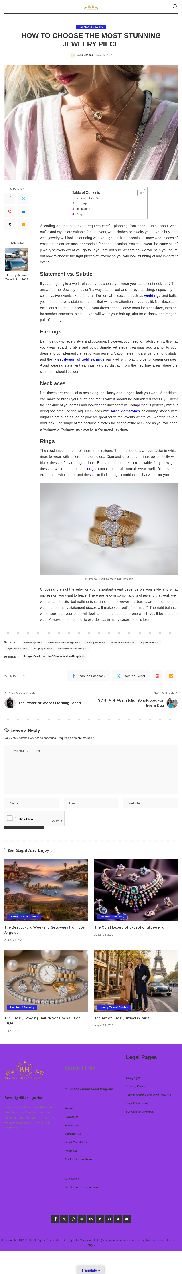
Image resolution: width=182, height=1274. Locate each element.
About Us (71, 1117)
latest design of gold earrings (79, 359)
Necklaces (83, 208)
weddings (152, 296)
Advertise (72, 1125)
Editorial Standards (140, 1111)
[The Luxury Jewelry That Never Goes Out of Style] (46, 981)
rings (91, 469)
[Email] (23, 224)
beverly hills (34, 642)
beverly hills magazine (65, 642)
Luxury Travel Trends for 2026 (16, 277)
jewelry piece (18, 648)
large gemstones (125, 411)
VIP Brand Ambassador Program (89, 1089)
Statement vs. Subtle (90, 198)
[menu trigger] (10, 6)
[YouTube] (109, 1219)
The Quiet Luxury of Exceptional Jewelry (129, 927)
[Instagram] (82, 1219)
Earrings (81, 203)
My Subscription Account (83, 1187)
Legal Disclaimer (138, 1103)
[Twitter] (23, 198)
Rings (80, 214)
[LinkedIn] (23, 211)
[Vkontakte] (127, 1219)
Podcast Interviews (78, 1159)
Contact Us (73, 1133)
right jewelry (43, 648)
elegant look (96, 642)
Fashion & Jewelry (91, 26)
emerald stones (124, 642)
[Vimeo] (118, 1219)
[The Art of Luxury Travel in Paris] (136, 981)
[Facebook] (9, 198)
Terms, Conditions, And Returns (148, 1094)
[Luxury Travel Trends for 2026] (16, 259)
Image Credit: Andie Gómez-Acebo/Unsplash (54, 656)
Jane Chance (85, 55)
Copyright (133, 1078)
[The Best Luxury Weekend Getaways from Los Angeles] (46, 890)
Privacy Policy (136, 1086)
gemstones (150, 642)
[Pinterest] (9, 211)
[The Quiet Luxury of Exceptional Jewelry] (136, 890)
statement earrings (73, 648)
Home (69, 1108)
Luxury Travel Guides (24, 916)
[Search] (175, 6)
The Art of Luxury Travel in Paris (121, 1018)
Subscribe (72, 1179)
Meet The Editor (76, 1142)
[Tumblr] (9, 224)
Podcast (71, 1151)
